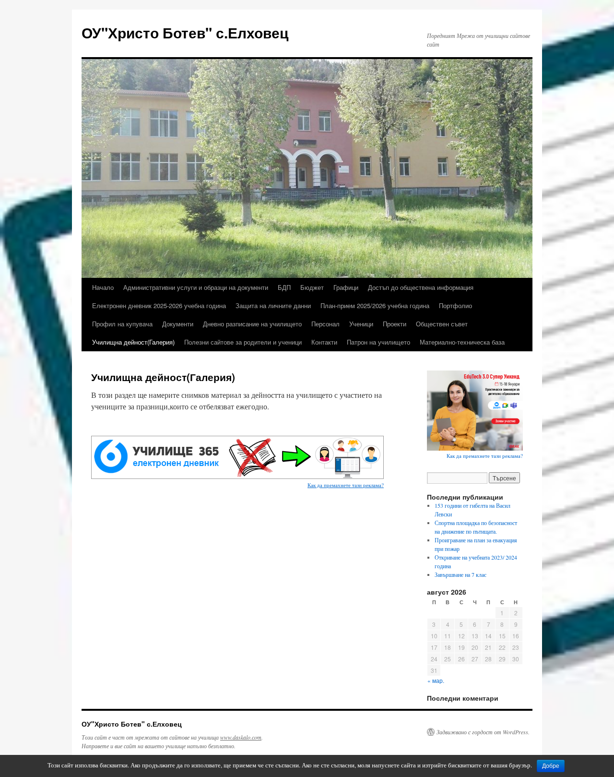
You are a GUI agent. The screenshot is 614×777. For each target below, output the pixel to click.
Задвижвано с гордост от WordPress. (483, 732)
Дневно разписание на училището (252, 323)
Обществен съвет (442, 323)
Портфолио (455, 305)
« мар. (435, 680)
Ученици (361, 323)
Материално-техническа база (462, 342)
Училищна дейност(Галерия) (133, 342)
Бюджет (312, 287)
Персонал (325, 323)
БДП (284, 287)
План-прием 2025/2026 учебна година (374, 305)
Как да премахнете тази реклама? (345, 485)
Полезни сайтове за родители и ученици (243, 342)
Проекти (394, 323)
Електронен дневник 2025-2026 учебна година (159, 305)
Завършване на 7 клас (460, 574)
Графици (345, 287)
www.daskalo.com (240, 737)
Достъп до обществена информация (420, 287)
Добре (550, 766)
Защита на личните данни (273, 305)
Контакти (324, 342)
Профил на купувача (122, 323)
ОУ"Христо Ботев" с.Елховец (185, 32)
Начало (103, 287)
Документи (177, 323)
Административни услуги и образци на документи (195, 287)
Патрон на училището (378, 342)
